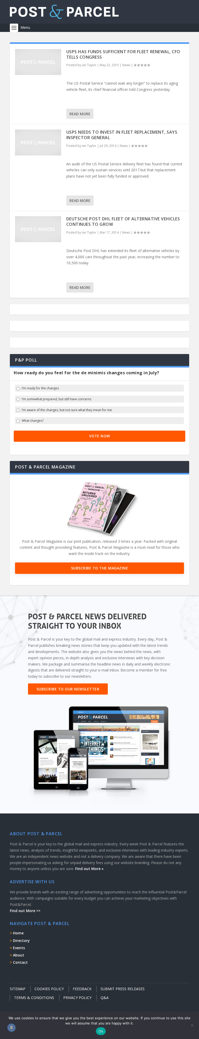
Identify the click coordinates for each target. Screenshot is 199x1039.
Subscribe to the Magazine (99, 568)
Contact (20, 962)
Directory (21, 940)
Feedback (82, 988)
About (18, 955)
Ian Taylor (89, 65)
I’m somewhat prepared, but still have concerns (56, 399)
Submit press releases (123, 988)
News (126, 65)
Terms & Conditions (34, 997)
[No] (192, 1025)
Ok (100, 1031)
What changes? (33, 421)
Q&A (105, 997)
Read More (79, 113)
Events (19, 947)
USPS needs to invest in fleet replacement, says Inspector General (121, 134)
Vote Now (99, 435)
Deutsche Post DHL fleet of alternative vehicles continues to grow (123, 221)
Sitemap (17, 988)
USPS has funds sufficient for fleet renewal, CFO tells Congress (123, 54)
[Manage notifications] (11, 1027)
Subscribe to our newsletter (68, 689)
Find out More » (89, 868)
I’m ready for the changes (40, 388)
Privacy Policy (77, 997)
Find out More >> (25, 910)
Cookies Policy (49, 988)
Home (18, 933)
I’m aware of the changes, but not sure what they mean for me (67, 410)
